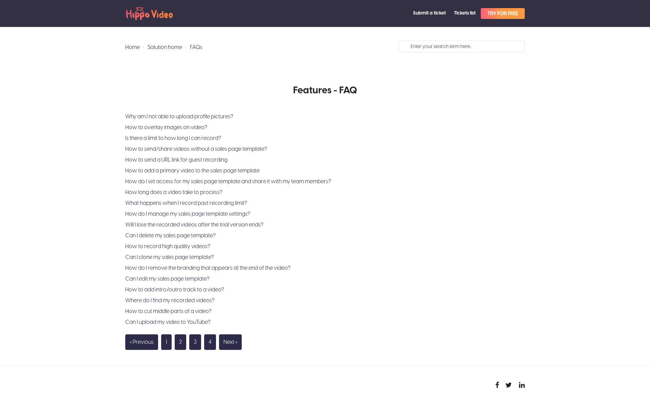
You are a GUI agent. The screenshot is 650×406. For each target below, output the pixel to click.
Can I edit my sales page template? (167, 279)
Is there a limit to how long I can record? (173, 138)
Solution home (165, 47)
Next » (230, 342)
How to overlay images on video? (166, 127)
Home (132, 47)
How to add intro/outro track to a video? (174, 289)
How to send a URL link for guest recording (176, 160)
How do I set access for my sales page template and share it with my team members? (228, 181)
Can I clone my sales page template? (169, 257)
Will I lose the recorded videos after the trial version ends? (194, 225)
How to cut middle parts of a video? (168, 311)
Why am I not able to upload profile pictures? (179, 116)
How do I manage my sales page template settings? (187, 214)
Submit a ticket (429, 13)
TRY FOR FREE (503, 13)
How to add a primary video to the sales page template (192, 170)
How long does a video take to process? (173, 192)
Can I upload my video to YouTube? (168, 322)
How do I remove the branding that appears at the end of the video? (207, 268)
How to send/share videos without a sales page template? (196, 149)
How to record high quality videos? (167, 246)
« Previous (142, 342)
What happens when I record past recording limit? (186, 203)
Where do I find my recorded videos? (170, 300)
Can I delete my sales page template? (170, 235)
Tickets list (465, 13)
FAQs (196, 47)
